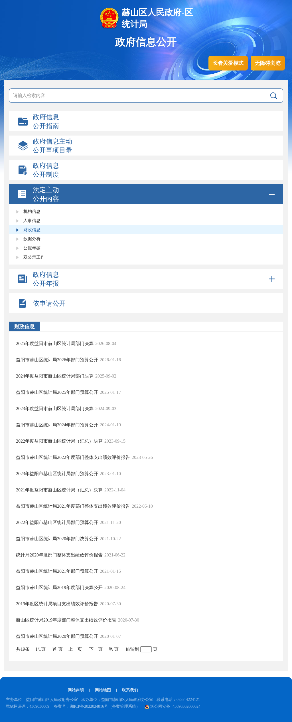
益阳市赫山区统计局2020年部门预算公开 (57, 636)
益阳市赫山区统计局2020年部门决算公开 (57, 538)
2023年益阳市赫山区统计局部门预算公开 (57, 473)
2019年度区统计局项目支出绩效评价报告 (57, 603)
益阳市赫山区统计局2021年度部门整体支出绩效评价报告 (73, 506)
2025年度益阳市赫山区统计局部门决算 (55, 343)
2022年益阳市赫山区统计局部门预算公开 (57, 522)
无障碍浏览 (268, 63)
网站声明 (76, 690)
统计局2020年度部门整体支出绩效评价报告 (59, 554)
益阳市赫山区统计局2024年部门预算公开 (57, 424)
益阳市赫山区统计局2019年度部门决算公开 (59, 587)
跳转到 (132, 649)
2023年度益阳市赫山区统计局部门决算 (55, 408)
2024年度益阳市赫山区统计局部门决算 (55, 376)
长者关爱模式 (228, 63)
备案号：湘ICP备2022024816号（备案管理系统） (97, 706)
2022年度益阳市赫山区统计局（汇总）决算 (59, 441)
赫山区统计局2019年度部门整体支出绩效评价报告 (66, 620)
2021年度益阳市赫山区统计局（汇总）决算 (59, 489)
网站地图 (103, 690)
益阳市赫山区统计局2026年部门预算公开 (57, 359)
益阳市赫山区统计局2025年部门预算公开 (57, 392)
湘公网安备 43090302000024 (175, 706)
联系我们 (130, 690)
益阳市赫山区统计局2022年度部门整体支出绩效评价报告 (73, 457)
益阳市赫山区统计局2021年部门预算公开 (57, 571)
